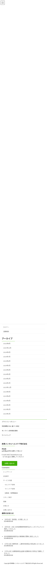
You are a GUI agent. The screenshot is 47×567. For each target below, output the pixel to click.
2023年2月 (6, 409)
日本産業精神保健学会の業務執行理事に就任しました (21, 536)
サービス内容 (7, 480)
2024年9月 (6, 352)
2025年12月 (7, 348)
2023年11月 (7, 387)
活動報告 (6, 331)
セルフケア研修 (10, 484)
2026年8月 (6, 343)
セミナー (6, 327)
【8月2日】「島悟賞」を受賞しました (16, 519)
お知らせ (6, 506)
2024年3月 (6, 374)
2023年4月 (6, 401)
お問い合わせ (7, 510)
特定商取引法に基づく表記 (10, 426)
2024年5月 (6, 365)
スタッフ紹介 (7, 497)
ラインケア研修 (10, 489)
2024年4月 (6, 370)
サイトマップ (6, 435)
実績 (4, 501)
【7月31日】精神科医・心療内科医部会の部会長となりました (24, 544)
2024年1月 (6, 383)
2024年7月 (6, 357)
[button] (9, 463)
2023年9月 (6, 392)
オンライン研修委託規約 (10, 431)
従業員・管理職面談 (11, 493)
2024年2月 (6, 379)
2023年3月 (6, 405)
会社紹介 (6, 476)
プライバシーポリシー (9, 422)
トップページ (7, 472)
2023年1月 (6, 414)
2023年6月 (6, 396)
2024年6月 (6, 361)
